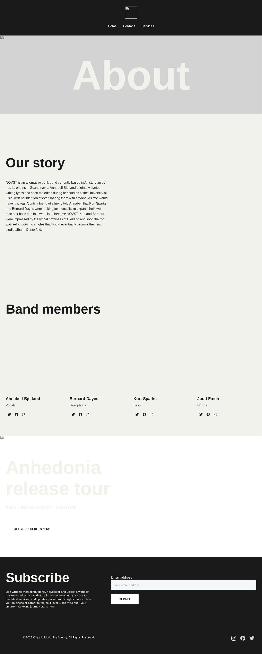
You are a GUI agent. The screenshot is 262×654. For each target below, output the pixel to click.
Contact (129, 26)
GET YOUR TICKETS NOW (32, 529)
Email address (121, 577)
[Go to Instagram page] (23, 414)
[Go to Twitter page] (9, 414)
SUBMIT (124, 599)
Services (148, 26)
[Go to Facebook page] (16, 414)
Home (112, 26)
